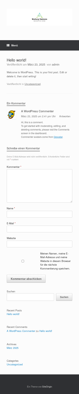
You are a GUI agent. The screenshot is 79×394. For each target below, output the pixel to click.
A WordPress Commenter (37, 111)
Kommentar (14, 167)
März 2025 (12, 348)
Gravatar (58, 136)
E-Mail (11, 223)
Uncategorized (32, 84)
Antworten (64, 116)
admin (55, 64)
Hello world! (13, 314)
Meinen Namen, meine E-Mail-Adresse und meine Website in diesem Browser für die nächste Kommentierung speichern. (55, 261)
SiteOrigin (47, 386)
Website (11, 238)
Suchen (11, 291)
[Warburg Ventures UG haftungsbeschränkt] (39, 17)
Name (11, 208)
